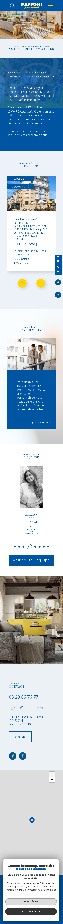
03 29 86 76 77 (23, 697)
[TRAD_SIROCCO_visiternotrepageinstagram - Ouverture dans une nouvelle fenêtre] (22, 756)
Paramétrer (31, 901)
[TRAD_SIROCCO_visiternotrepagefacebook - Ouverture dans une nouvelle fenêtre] (12, 756)
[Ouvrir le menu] (51, 5)
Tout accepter (31, 911)
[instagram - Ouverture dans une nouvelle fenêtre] (58, 295)
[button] (40, 283)
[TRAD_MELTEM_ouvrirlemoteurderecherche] (12, 5)
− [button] (52, 779)
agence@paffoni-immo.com (30, 707)
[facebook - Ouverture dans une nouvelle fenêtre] (58, 282)
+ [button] (52, 774)
